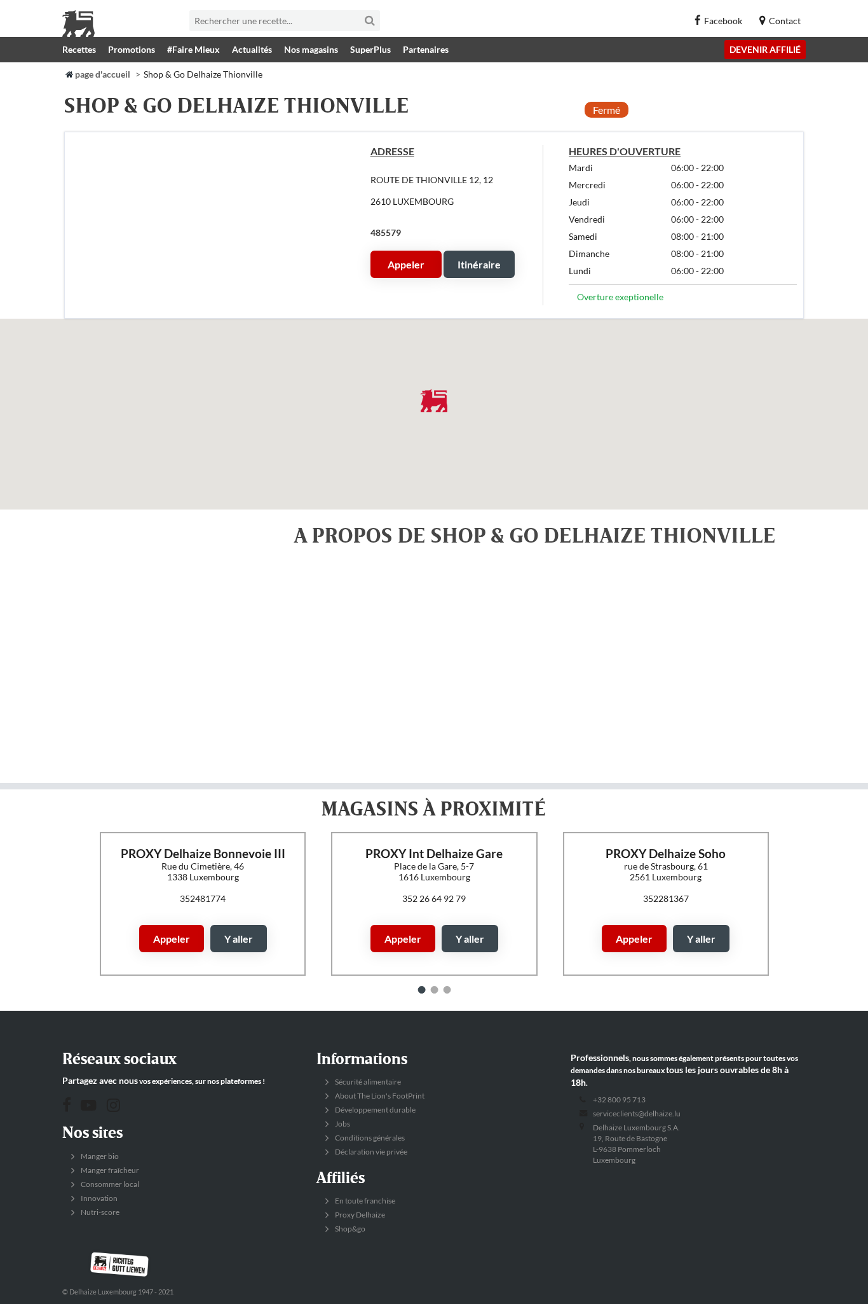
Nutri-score (99, 1212)
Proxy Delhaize (359, 1214)
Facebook (723, 20)
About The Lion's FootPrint (379, 1095)
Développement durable (375, 1109)
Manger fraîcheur (109, 1170)
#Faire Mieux (193, 49)
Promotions (131, 49)
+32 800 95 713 (619, 1099)
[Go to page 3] (447, 990)
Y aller (238, 939)
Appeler (406, 264)
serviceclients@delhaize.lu (637, 1113)
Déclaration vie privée (370, 1151)
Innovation (98, 1198)
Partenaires (426, 49)
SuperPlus (370, 49)
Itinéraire (479, 264)
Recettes (79, 49)
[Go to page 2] (434, 990)
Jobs (342, 1123)
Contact (785, 20)
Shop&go (349, 1228)
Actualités (252, 49)
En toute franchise (364, 1200)
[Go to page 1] (422, 990)
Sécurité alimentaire (367, 1081)
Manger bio (99, 1156)
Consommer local (109, 1184)
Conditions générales (369, 1137)
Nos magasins (311, 49)
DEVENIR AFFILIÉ (765, 49)
